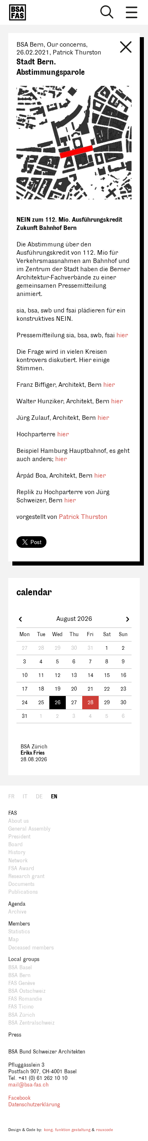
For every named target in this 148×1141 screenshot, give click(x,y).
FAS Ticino (21, 1007)
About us (18, 821)
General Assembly (29, 829)
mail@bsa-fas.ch (28, 1085)
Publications (23, 892)
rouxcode (104, 1129)
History (16, 852)
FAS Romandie (25, 999)
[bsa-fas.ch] (15, 12)
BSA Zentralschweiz (31, 1023)
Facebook (19, 1098)
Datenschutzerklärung (34, 1105)
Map (13, 939)
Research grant (26, 876)
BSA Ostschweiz (27, 991)
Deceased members (31, 948)
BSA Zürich (21, 1015)
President (19, 837)
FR (11, 797)
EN (54, 797)
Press (14, 1035)
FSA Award (21, 868)
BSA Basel (20, 968)
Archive (17, 912)
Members (19, 924)
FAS (12, 813)
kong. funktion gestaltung (67, 1129)
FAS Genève (21, 983)
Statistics (19, 932)
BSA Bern (19, 975)
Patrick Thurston (83, 517)
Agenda (16, 904)
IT (25, 797)
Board (15, 844)
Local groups (23, 959)
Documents (21, 884)
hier (122, 335)
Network (18, 861)
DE (39, 797)
